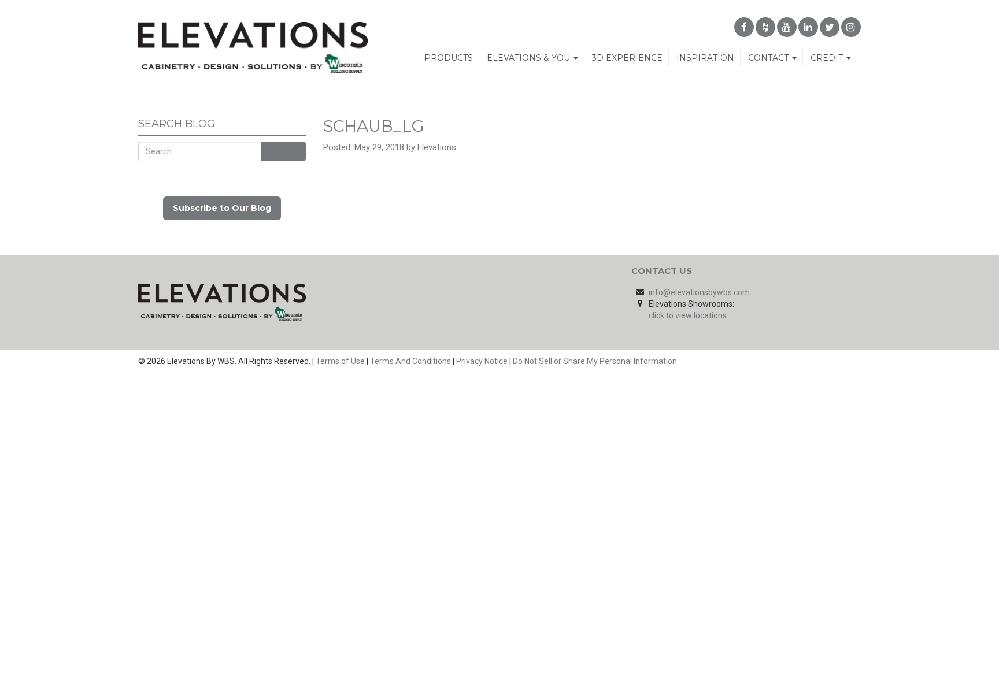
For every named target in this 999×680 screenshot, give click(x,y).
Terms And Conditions (410, 361)
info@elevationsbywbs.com (699, 292)
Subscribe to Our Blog (222, 208)
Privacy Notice (482, 361)
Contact (769, 58)
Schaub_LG (373, 126)
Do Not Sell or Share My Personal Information (595, 361)
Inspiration (705, 58)
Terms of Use (340, 361)
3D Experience (627, 58)
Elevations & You (529, 58)
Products (448, 58)
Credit (828, 58)
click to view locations (688, 315)
